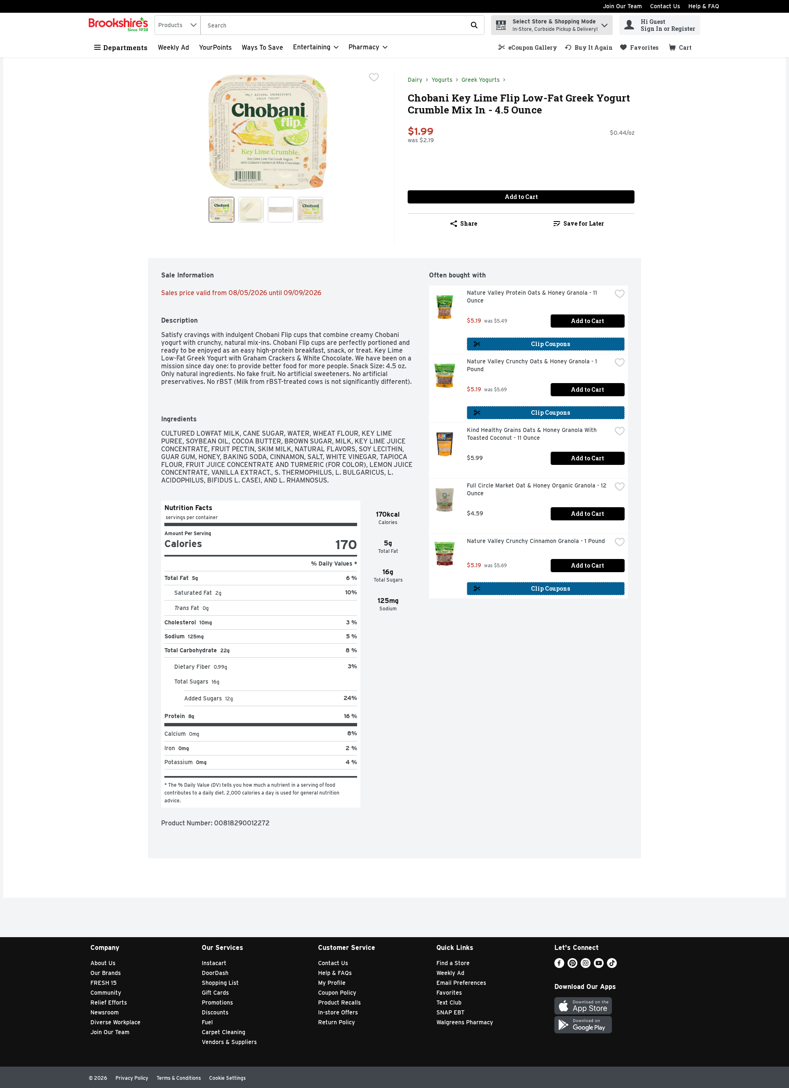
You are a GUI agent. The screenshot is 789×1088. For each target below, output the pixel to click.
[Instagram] (586, 966)
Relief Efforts (108, 1002)
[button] (604, 23)
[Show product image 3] (280, 209)
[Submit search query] (474, 25)
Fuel (207, 1022)
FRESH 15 (103, 982)
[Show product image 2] (251, 209)
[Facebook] (559, 966)
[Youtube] (599, 966)
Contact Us (665, 6)
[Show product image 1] (221, 209)
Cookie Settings (227, 1078)
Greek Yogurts (480, 79)
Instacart (214, 963)
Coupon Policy (337, 992)
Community (105, 992)
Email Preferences (461, 982)
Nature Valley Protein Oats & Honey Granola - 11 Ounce (533, 296)
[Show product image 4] (310, 209)
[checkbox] (374, 77)
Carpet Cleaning (223, 1032)
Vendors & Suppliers (229, 1042)
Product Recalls (339, 1002)
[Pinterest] (572, 966)
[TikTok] (612, 966)
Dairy (415, 79)
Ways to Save (262, 47)
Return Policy (336, 1022)
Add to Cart (521, 197)
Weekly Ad (173, 47)
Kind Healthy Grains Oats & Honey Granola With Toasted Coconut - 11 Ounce (532, 434)
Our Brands (105, 973)
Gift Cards (215, 992)
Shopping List (220, 982)
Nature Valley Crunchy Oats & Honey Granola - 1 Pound (533, 365)
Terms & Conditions (179, 1078)
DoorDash (215, 973)
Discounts (215, 1012)
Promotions (217, 1002)
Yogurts (441, 79)
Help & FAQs (335, 973)
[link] (528, 47)
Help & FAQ (703, 6)
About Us (102, 963)
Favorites (449, 992)
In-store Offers (338, 1012)
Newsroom (104, 1012)
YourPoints (215, 47)
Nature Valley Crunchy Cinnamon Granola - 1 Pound (536, 541)
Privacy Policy (131, 1078)
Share (468, 223)
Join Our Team (622, 6)
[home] (120, 25)
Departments (125, 47)
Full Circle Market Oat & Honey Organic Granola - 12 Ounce (537, 489)
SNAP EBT (450, 1012)
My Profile (332, 982)
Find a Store (453, 963)
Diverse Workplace (115, 1022)
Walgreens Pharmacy (464, 1022)
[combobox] (178, 25)
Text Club (448, 1002)
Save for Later (583, 223)
